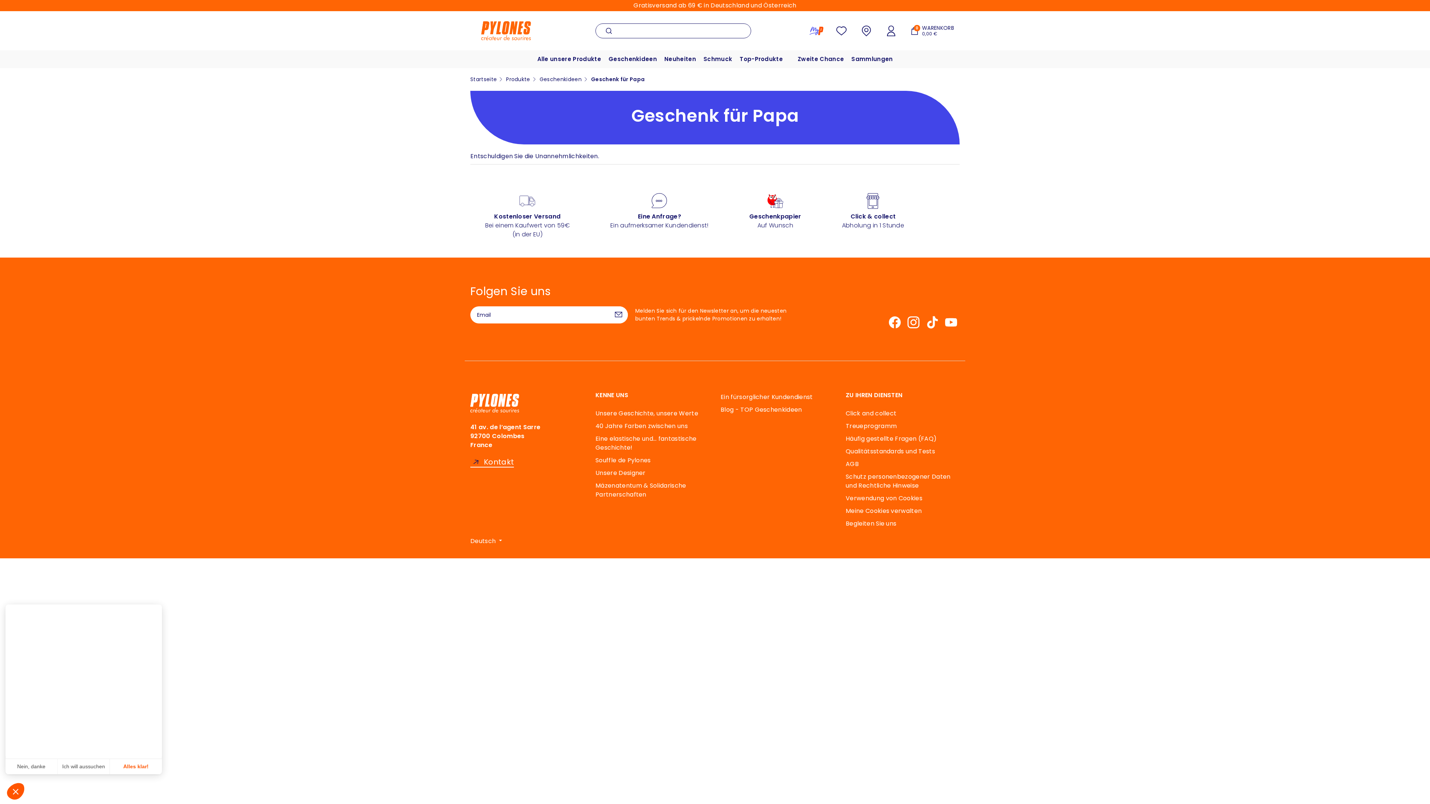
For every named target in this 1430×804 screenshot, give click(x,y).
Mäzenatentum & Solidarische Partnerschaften (640, 490)
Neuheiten (680, 59)
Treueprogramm (871, 426)
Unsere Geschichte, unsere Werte (646, 413)
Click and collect (871, 413)
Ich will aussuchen (85, 766)
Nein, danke (33, 766)
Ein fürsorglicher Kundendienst (767, 397)
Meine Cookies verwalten (884, 511)
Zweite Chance (821, 59)
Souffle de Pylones (623, 460)
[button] (16, 791)
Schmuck (717, 59)
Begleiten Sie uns (871, 523)
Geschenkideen (632, 59)
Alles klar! (137, 766)
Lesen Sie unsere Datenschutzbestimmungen (63, 683)
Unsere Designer (620, 473)
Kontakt (499, 462)
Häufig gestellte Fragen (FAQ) (891, 438)
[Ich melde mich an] (618, 314)
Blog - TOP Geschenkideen (761, 409)
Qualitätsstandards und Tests (890, 451)
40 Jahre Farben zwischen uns (641, 426)
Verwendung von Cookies (884, 498)
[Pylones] (506, 30)
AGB (852, 464)
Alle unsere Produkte (569, 59)
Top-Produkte (761, 59)
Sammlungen (872, 59)
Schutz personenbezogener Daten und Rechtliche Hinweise (898, 481)
